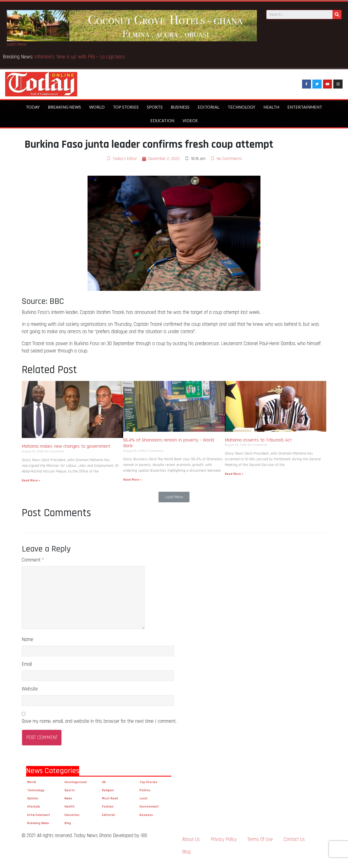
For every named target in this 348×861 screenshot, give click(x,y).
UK (104, 782)
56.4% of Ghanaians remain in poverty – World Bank (168, 443)
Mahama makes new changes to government (67, 446)
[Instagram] (338, 84)
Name (27, 639)
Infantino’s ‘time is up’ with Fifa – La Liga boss (80, 57)
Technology (241, 107)
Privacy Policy (224, 839)
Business (180, 107)
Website (30, 689)
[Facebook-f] (306, 84)
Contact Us (294, 839)
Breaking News (64, 107)
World (97, 107)
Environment (149, 807)
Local (143, 798)
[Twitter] (317, 84)
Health (271, 107)
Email (27, 664)
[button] (174, 497)
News (68, 798)
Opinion (32, 798)
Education (162, 120)
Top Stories (126, 107)
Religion (108, 790)
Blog (67, 823)
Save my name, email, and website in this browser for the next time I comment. (99, 721)
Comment (33, 560)
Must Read (110, 798)
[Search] (337, 14)
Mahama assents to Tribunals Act (259, 440)
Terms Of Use (260, 839)
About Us (191, 839)
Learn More (16, 44)
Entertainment (304, 107)
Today (33, 107)
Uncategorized (75, 782)
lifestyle (33, 807)
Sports (155, 107)
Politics (144, 790)
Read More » (31, 480)
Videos (190, 120)
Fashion (108, 807)
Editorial (208, 107)
